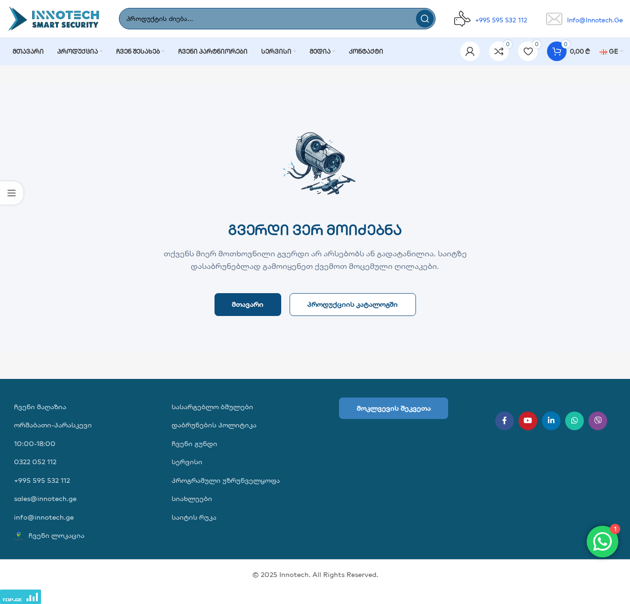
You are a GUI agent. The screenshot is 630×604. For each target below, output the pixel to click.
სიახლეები (192, 498)
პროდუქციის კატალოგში (352, 304)
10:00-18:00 (34, 443)
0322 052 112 (35, 461)
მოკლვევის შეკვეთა (394, 408)
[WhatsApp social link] (574, 421)
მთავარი (247, 304)
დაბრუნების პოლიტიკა (214, 424)
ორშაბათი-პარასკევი (53, 424)
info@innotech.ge (44, 517)
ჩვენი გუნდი (194, 443)
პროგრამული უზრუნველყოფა (226, 480)
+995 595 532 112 (42, 480)
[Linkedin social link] (551, 421)
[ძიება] (425, 18)
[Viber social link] (597, 421)
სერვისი (187, 461)
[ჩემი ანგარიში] (470, 51)
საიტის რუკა (194, 517)
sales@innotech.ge (45, 498)
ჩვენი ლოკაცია (55, 535)
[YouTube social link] (528, 421)
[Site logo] (53, 18)
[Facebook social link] (504, 421)
